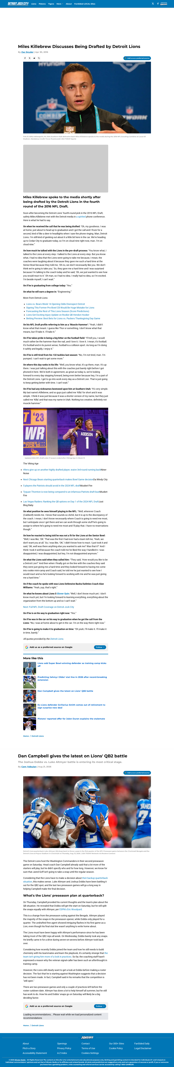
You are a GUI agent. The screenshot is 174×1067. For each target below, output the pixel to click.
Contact (86, 1043)
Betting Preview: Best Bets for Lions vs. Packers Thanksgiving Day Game (63, 318)
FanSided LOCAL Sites (84, 4)
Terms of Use (88, 1048)
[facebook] (158, 4)
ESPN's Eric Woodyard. (70, 909)
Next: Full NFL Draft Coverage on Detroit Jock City (48, 607)
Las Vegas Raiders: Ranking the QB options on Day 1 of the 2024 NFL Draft (61, 501)
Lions (33, 4)
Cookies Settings (90, 1053)
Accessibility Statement (35, 1053)
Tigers (51, 4)
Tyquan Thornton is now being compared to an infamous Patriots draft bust (61, 491)
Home (26, 736)
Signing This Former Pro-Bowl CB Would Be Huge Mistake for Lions (60, 307)
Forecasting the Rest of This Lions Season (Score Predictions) (57, 311)
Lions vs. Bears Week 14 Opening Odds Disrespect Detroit (55, 304)
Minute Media (20, 1060)
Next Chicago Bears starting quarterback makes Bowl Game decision (58, 479)
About (69, 4)
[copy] (39, 58)
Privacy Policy (64, 1048)
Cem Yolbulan (28, 766)
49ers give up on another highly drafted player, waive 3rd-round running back (62, 469)
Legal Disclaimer (142, 1048)
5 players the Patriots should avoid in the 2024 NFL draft (51, 485)
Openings (62, 1043)
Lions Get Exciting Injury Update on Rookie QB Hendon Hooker (57, 314)
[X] (153, 4)
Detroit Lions (38, 736)
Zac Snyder (27, 52)
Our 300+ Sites (116, 1043)
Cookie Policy (116, 1048)
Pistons (42, 4)
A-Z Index (62, 1053)
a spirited (81, 216)
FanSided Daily (142, 1043)
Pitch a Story (29, 1048)
